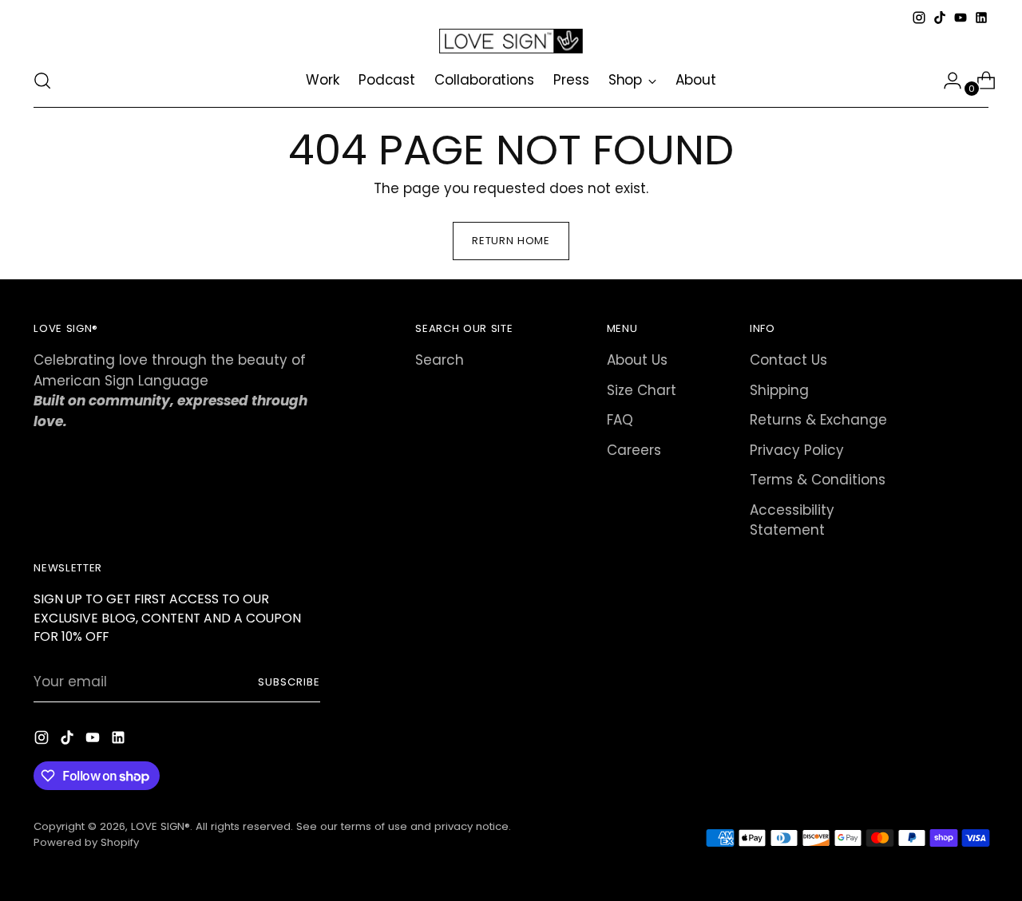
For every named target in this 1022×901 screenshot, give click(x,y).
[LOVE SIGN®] (511, 41)
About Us (637, 359)
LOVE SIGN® (160, 826)
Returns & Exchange (818, 419)
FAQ (620, 419)
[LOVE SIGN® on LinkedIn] (981, 17)
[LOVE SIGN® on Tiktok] (940, 17)
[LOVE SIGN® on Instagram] (919, 17)
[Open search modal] (42, 81)
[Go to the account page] (946, 81)
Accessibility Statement (792, 520)
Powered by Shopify (86, 842)
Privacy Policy (797, 450)
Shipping (779, 390)
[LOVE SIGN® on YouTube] (960, 17)
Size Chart (641, 390)
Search (439, 359)
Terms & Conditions (817, 479)
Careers (634, 450)
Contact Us (788, 359)
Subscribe (289, 682)
